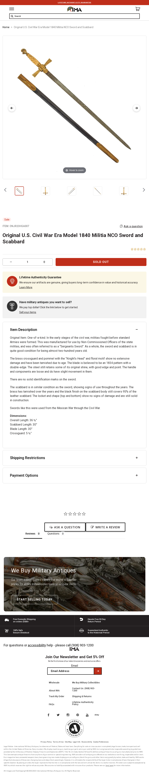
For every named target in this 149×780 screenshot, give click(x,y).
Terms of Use (58, 742)
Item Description (23, 329)
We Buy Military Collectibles (86, 682)
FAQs (51, 704)
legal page (109, 765)
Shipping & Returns (82, 696)
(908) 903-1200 (82, 645)
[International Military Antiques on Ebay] (98, 715)
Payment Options (24, 475)
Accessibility (86, 742)
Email (74, 665)
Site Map (68, 742)
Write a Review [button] (107, 527)
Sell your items (27, 312)
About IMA (54, 690)
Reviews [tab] (30, 533)
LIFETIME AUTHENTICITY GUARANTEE (74, 2)
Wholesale (54, 682)
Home (6, 27)
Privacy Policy (46, 742)
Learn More (25, 287)
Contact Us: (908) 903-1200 (83, 689)
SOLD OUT (101, 262)
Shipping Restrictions (27, 458)
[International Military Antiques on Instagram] (68, 715)
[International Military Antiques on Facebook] (48, 715)
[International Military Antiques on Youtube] (88, 715)
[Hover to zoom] (74, 107)
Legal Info (76, 742)
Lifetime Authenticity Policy (82, 703)
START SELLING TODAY (34, 599)
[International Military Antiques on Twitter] (58, 715)
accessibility (37, 645)
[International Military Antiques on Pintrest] (78, 715)
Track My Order (56, 696)
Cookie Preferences (101, 742)
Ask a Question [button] (67, 527)
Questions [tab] (53, 533)
